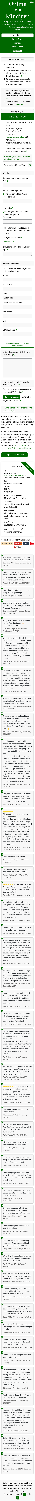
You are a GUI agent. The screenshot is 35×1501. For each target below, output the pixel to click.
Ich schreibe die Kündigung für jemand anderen (18, 269)
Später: (8, 217)
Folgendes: (10, 197)
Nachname (7, 284)
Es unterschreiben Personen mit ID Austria (18, 390)
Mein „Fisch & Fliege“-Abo (16, 194)
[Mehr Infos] (21, 75)
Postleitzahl (8, 311)
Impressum (17, 50)
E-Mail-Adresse (9, 330)
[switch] (32, 2)
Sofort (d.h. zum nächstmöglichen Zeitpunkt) (18, 213)
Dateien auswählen (11, 241)
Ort (4, 321)
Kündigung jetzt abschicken (14, 454)
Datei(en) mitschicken (12, 237)
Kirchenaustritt (10, 24)
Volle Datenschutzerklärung (19, 448)
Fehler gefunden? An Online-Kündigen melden (17, 157)
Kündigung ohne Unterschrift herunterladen (17, 344)
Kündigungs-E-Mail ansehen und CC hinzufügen (17, 409)
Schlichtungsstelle (16, 27)
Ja (24, 1494)
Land (5, 293)
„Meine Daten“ (20, 445)
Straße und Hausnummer (13, 302)
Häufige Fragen (17, 39)
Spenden (17, 43)
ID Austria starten (11, 397)
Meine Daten (17, 46)
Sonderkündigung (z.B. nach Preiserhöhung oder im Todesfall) (18, 231)
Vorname (7, 275)
